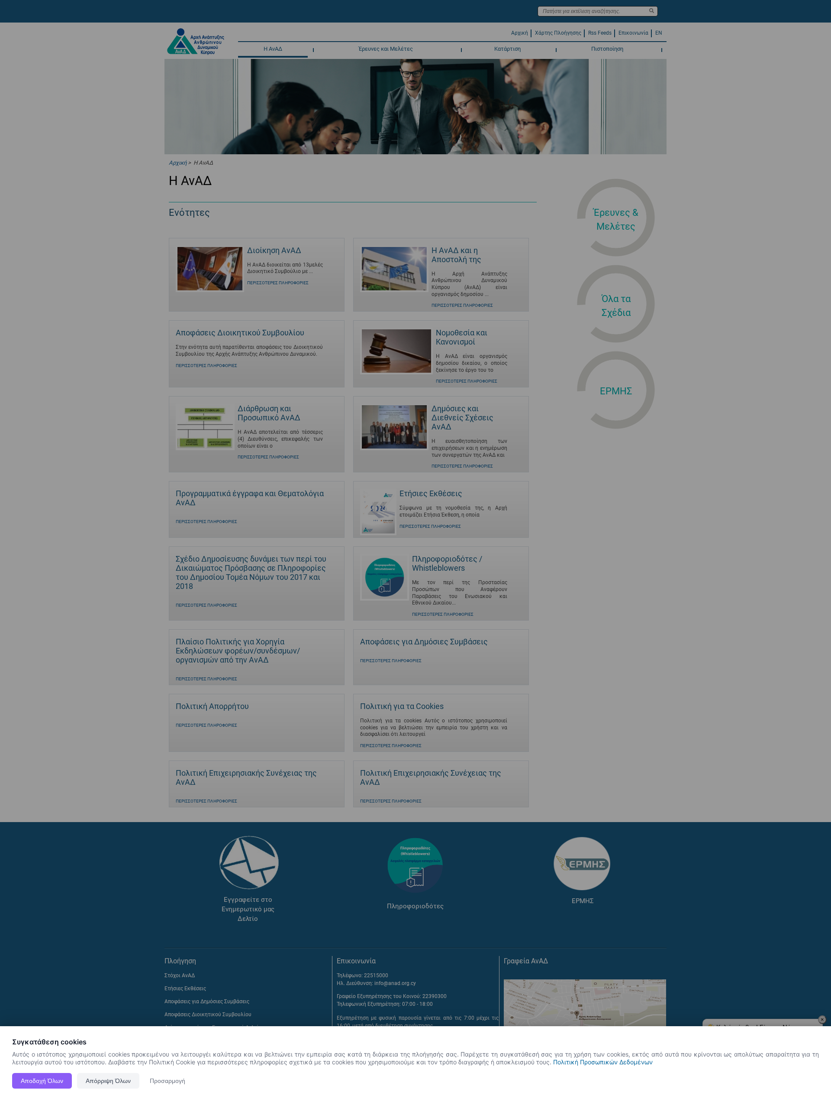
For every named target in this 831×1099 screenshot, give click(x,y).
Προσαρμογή (167, 1080)
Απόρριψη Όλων (108, 1080)
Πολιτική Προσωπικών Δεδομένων (603, 1062)
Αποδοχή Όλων (42, 1080)
